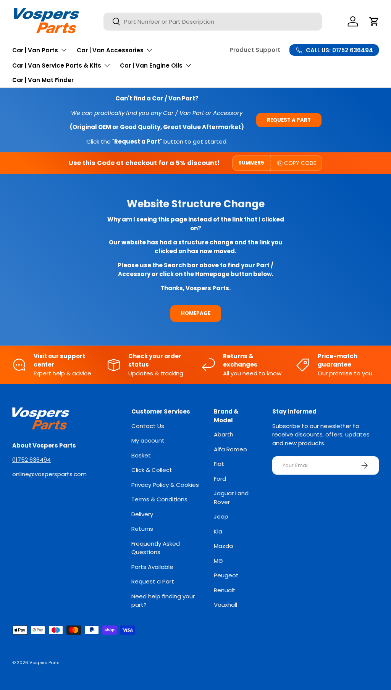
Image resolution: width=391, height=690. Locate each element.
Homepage (195, 313)
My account (148, 440)
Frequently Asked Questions (155, 548)
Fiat (219, 464)
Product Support (254, 50)
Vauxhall (225, 605)
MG (218, 561)
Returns (142, 529)
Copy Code (300, 163)
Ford (220, 479)
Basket (141, 455)
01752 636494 (31, 460)
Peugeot (226, 575)
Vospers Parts (44, 662)
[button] (374, 21)
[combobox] (212, 22)
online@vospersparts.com (49, 474)
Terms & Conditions (159, 499)
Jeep (221, 516)
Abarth (223, 434)
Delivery (142, 514)
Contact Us (147, 426)
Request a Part (289, 120)
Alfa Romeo (230, 449)
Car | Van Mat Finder (43, 80)
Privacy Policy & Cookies (165, 485)
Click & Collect (151, 470)
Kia (218, 531)
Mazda (223, 546)
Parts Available (152, 567)
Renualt (225, 590)
